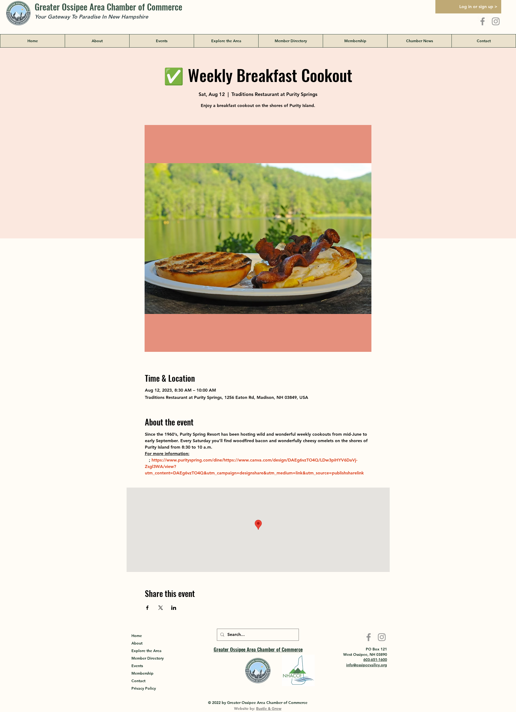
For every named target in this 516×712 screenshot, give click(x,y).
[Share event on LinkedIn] (173, 608)
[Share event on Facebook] (147, 608)
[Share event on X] (160, 608)
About (136, 643)
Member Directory (147, 658)
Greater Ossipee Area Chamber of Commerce (108, 6)
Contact (138, 680)
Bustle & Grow (268, 708)
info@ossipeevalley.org (366, 665)
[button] (226, 40)
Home (136, 635)
